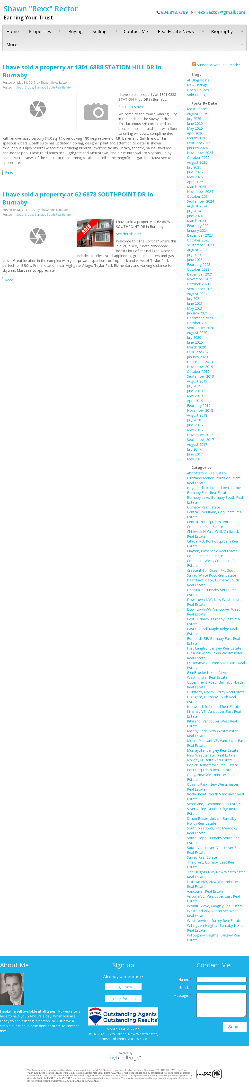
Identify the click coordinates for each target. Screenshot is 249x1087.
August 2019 (197, 381)
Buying (75, 31)
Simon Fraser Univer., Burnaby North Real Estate (211, 821)
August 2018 (197, 415)
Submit (235, 1026)
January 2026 (197, 147)
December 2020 (200, 317)
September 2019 (200, 376)
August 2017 (197, 444)
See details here (131, 106)
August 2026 (197, 113)
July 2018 (194, 420)
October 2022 (198, 269)
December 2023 (200, 235)
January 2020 (197, 356)
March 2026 (196, 137)
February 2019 (198, 405)
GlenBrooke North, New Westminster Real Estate (207, 675)
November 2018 (200, 410)
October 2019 (198, 371)
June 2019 (195, 390)
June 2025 (195, 171)
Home (12, 31)
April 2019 (195, 400)
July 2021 (194, 298)
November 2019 (200, 366)
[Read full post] (37, 108)
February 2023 (198, 264)
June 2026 (195, 123)
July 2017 (194, 449)
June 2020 (195, 342)
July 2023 (194, 254)
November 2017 (200, 434)
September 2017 (200, 439)
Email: (184, 987)
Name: (184, 979)
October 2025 (198, 157)
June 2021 (195, 303)
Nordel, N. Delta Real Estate (210, 759)
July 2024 (194, 210)
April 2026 (195, 133)
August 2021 (197, 293)
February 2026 (198, 142)
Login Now (123, 986)
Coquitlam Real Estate (205, 555)
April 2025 (195, 181)
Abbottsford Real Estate (207, 473)
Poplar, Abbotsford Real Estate (212, 764)
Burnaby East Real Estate (207, 492)
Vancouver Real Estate (205, 891)
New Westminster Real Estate (211, 755)
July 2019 (194, 385)
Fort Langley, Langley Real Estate (214, 648)
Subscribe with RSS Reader (218, 64)
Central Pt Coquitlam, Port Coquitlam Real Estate (208, 524)
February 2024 (198, 225)
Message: (181, 995)
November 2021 (200, 278)
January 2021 (197, 313)
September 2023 (200, 244)
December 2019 (200, 361)
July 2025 (194, 167)
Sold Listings (197, 94)
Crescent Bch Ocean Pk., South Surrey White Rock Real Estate (212, 573)
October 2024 (198, 196)
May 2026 (195, 128)
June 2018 (195, 424)
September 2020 (200, 327)
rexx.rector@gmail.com (220, 12)
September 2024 (200, 201)
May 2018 (195, 429)
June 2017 (195, 454)
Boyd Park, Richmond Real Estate (214, 487)
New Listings (197, 84)
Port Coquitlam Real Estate (209, 769)
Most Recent (197, 108)
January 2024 (197, 230)
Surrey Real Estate (202, 857)
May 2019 (195, 395)
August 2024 (197, 206)
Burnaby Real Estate (203, 507)
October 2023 (198, 240)
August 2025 (197, 162)
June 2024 (195, 215)
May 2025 (195, 176)
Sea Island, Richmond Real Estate (214, 803)
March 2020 (196, 347)
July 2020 (194, 337)
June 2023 (195, 259)
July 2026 (194, 118)
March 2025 (196, 186)
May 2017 (195, 458)
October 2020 (198, 322)
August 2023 (197, 249)
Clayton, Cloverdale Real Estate (212, 550)
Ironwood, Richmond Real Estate (213, 706)
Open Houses (198, 89)
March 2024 (196, 220)
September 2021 (200, 288)
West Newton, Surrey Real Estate (214, 920)
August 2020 (197, 332)
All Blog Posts (198, 80)
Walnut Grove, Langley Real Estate (215, 905)
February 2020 (198, 351)
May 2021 (195, 308)
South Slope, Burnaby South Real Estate (43, 87)
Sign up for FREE (123, 998)
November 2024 (200, 191)
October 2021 (198, 283)
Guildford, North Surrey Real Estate (216, 691)
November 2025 (200, 152)
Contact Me (136, 31)
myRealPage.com (124, 1058)
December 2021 (200, 274)
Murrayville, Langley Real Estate (212, 750)
